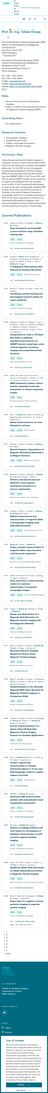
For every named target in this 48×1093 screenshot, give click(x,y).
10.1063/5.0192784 (21, 671)
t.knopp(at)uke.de (16, 81)
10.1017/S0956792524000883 (25, 567)
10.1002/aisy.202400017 (23, 637)
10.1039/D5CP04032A (22, 406)
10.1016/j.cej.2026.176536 (23, 367)
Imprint (32, 1080)
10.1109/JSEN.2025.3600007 (25, 466)
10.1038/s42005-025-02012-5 (25, 536)
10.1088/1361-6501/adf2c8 (24, 503)
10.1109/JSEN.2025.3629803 (25, 280)
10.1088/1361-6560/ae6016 (24, 248)
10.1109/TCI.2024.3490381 (24, 888)
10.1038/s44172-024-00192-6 (25, 749)
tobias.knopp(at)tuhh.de (20, 84)
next (8, 953)
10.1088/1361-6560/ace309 (25, 921)
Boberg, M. (23, 256)
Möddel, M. (14, 264)
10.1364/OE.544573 (21, 436)
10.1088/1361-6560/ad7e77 (24, 854)
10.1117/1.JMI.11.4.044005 (23, 601)
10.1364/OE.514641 (21, 786)
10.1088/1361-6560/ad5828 (24, 710)
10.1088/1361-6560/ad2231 (24, 817)
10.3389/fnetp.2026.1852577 (25, 314)
